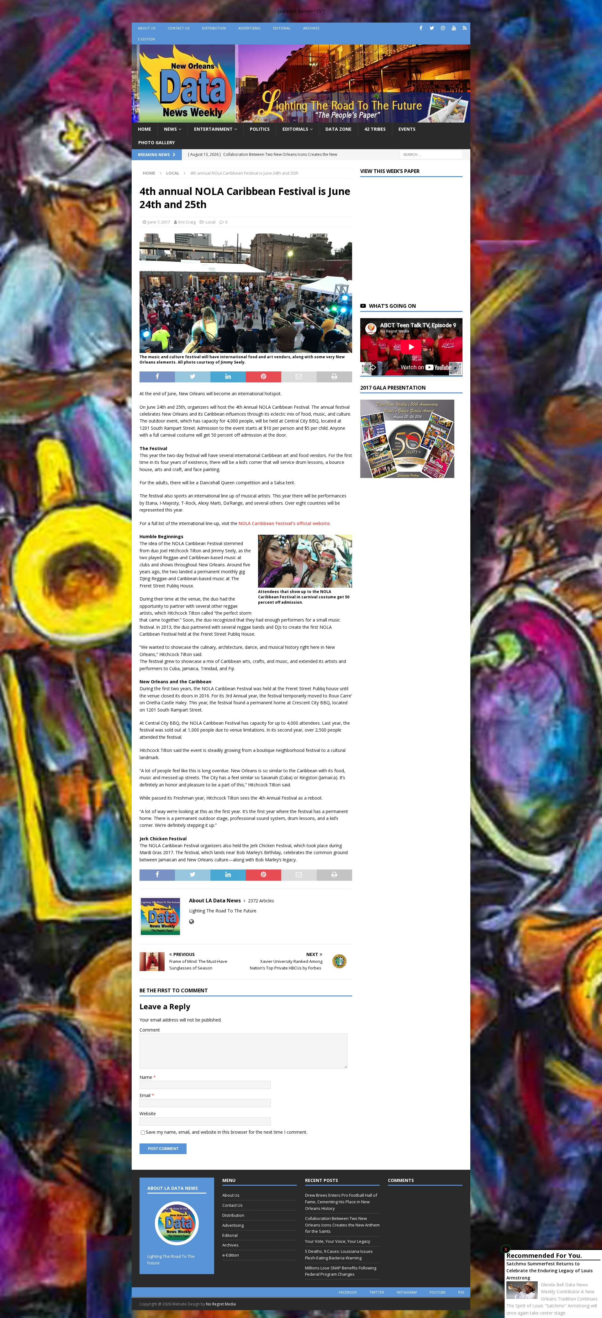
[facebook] (420, 28)
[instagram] (442, 28)
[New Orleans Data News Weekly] (301, 119)
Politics (260, 129)
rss (461, 1292)
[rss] (464, 28)
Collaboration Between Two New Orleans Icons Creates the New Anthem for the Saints (342, 1225)
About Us (146, 28)
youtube (437, 1292)
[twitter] (431, 28)
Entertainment (213, 129)
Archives (311, 28)
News (170, 129)
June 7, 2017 (159, 222)
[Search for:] (431, 154)
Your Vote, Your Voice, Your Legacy (337, 1241)
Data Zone (338, 129)
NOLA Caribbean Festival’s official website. (285, 523)
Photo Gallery (156, 142)
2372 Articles (261, 901)
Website (148, 1113)
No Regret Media (221, 1304)
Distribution (214, 28)
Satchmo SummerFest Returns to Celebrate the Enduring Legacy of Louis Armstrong (549, 1271)
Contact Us (178, 28)
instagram (407, 1292)
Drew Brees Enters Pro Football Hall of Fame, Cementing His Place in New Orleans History (341, 1201)
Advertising (249, 28)
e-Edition (146, 39)
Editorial (282, 28)
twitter (376, 1292)
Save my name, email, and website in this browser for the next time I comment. (226, 1132)
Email (146, 1095)
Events (407, 129)
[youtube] (453, 28)
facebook (348, 1292)
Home (144, 129)
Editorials (295, 129)
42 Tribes (375, 129)
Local (210, 222)
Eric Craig (187, 222)
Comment (150, 1030)
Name (146, 1077)
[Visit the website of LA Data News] (191, 922)
